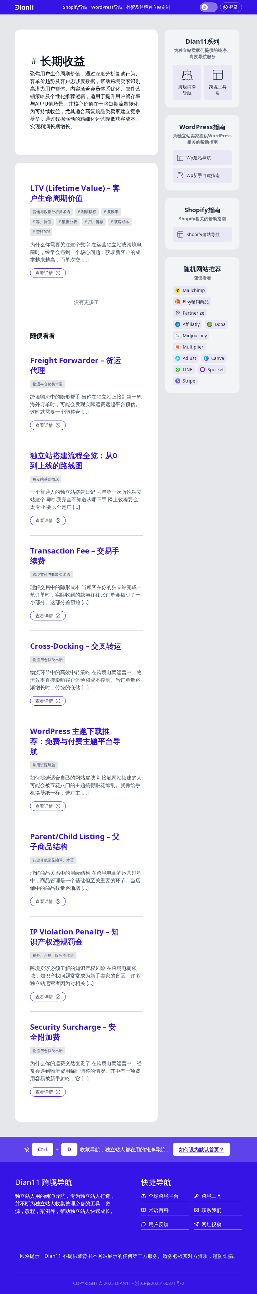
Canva (217, 358)
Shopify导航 (75, 7)
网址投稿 (212, 1224)
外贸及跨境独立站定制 (148, 7)
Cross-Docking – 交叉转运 (75, 646)
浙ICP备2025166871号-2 (159, 1283)
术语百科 (159, 1210)
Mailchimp (194, 290)
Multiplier (193, 347)
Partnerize (193, 313)
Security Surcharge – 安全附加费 (73, 1031)
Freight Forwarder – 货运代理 (75, 365)
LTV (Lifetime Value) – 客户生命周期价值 (75, 193)
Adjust (189, 358)
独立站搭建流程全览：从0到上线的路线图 (73, 460)
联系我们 (212, 1210)
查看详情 (44, 273)
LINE (187, 369)
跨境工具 (212, 1195)
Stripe (189, 381)
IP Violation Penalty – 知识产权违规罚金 (74, 936)
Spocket (215, 369)
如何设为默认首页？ (201, 1149)
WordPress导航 (107, 7)
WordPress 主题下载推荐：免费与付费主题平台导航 (75, 741)
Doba (220, 324)
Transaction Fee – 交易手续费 (74, 555)
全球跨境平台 (164, 1195)
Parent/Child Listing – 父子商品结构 (75, 841)
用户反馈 (159, 1224)
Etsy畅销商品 (196, 302)
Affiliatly (191, 324)
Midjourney (195, 336)
